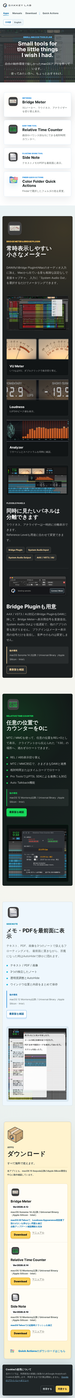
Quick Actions (50, 13)
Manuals (17, 13)
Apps (6, 13)
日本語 (8, 22)
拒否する (47, 1389)
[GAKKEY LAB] (17, 5)
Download (31, 13)
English (17, 22)
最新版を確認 (16, 669)
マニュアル (38, 1232)
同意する (62, 1389)
